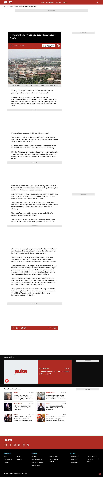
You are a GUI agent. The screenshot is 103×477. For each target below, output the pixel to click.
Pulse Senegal (91, 456)
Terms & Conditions (37, 462)
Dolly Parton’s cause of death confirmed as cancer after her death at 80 (23, 407)
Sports (64, 2)
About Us (34, 456)
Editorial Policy (54, 456)
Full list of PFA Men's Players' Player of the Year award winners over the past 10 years (23, 418)
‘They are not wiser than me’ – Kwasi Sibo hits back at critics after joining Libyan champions (23, 397)
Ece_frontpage (10, 6)
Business (19, 459)
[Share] (58, 45)
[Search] (97, 2)
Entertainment (50, 2)
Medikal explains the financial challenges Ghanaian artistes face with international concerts (56, 397)
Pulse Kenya (73, 459)
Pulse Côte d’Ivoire (90, 460)
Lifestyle (58, 2)
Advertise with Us (37, 459)
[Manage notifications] (100, 474)
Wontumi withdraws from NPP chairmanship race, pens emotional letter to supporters (55, 418)
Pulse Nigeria (73, 456)
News (42, 2)
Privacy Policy (36, 465)
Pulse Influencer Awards (54, 460)
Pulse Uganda (74, 462)
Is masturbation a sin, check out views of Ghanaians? (54, 372)
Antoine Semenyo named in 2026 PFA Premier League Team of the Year (56, 407)
